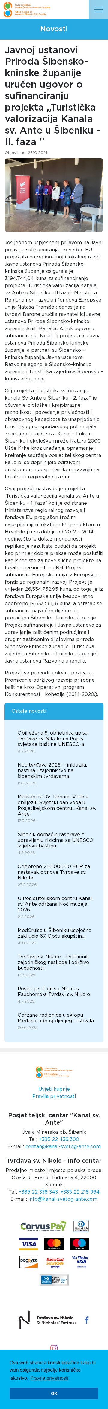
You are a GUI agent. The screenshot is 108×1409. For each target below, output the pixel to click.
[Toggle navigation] (98, 9)
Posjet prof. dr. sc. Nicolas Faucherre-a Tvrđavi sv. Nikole (54, 991)
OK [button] (54, 1393)
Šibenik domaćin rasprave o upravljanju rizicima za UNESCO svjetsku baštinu (55, 840)
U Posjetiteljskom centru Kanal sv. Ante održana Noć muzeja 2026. (55, 904)
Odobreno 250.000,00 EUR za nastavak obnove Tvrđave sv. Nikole (54, 872)
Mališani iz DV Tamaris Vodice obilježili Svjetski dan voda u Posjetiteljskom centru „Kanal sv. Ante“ (57, 805)
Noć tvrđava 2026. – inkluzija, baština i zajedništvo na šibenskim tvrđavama (52, 771)
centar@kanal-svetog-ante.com (63, 1146)
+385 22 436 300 (59, 1139)
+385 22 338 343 (38, 1192)
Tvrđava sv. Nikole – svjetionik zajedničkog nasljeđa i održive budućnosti (53, 962)
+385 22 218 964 (80, 1192)
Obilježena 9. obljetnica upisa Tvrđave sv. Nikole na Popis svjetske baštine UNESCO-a (53, 739)
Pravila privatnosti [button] (49, 1378)
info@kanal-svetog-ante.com (63, 1199)
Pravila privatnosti (54, 1096)
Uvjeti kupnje (54, 1089)
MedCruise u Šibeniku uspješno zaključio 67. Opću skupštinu (55, 933)
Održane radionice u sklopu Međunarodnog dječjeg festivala (56, 1018)
